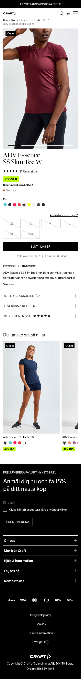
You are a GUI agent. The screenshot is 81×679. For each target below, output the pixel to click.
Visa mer (8, 284)
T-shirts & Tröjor (38, 20)
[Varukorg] (68, 13)
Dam (13, 20)
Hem (5, 20)
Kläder (23, 20)
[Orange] (69, 443)
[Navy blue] (5, 443)
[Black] (64, 443)
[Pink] (15, 443)
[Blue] (10, 443)
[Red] (20, 443)
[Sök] (62, 13)
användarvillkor (57, 509)
